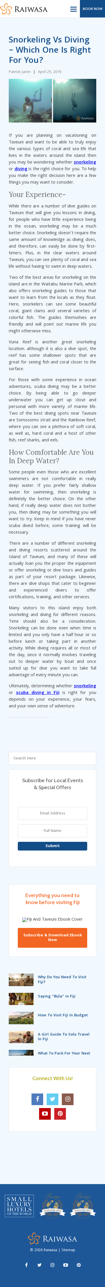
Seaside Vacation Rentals (30, 717)
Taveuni (11, 717)
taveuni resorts (37, 717)
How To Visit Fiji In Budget (63, 1015)
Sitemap (68, 1250)
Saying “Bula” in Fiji (57, 996)
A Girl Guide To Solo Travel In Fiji (64, 1037)
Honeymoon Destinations (19, 717)
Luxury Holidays (26, 717)
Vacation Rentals (47, 717)
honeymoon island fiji (23, 717)
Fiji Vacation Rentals (15, 717)
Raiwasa (51, 1250)
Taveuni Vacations (39, 717)
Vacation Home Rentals (43, 717)
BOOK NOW (92, 8)
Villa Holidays (49, 717)
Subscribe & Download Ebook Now (52, 937)
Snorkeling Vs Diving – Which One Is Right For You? (50, 51)
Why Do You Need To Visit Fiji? (62, 980)
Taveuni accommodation (34, 717)
